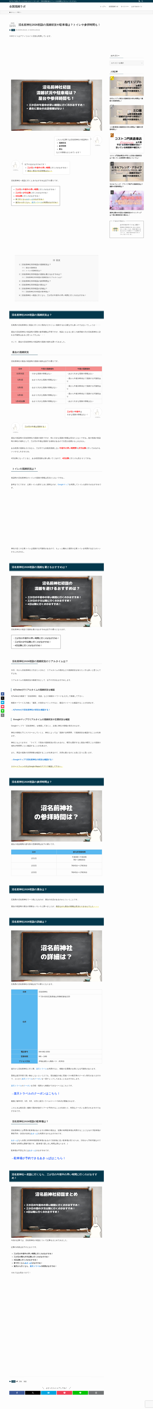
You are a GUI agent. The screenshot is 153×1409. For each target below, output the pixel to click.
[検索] (142, 1)
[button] (17, 1393)
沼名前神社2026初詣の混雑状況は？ (36, 264)
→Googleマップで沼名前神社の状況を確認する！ (32, 759)
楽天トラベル (37, 202)
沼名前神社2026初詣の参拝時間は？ (36, 281)
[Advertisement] (56, 56)
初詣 (25, 1381)
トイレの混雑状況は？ (34, 270)
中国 (13, 30)
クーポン (38, 1079)
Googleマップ (63, 484)
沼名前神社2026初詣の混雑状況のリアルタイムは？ (44, 277)
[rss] (139, 1)
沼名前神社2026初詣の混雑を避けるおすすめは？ (42, 274)
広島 (20, 1381)
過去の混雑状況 (31, 268)
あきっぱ (29, 199)
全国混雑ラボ (17, 6)
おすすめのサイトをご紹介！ (130, 225)
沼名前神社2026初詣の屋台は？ (34, 285)
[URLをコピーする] (96, 1393)
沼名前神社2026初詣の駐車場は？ (38, 292)
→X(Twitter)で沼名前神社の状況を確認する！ (30, 710)
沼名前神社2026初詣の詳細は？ (34, 288)
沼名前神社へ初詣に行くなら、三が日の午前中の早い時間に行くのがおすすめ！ (54, 295)
